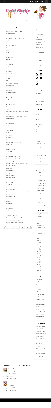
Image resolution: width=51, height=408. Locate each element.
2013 (38, 259)
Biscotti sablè (9, 43)
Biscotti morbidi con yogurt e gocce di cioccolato (16, 163)
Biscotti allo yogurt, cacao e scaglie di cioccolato (16, 116)
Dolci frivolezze (39, 124)
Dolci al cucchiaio (39, 121)
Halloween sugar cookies (11, 180)
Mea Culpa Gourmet (40, 306)
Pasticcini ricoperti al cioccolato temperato (15, 88)
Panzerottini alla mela (11, 45)
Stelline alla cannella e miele (12, 215)
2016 (38, 253)
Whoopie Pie (8, 113)
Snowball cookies (9, 182)
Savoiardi (8, 78)
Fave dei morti (9, 99)
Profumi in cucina (40, 314)
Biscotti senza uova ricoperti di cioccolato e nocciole (17, 191)
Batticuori (8, 201)
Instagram (37, 81)
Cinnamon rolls (41, 233)
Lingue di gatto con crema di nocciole (14, 154)
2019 (38, 248)
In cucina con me (39, 296)
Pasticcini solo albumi (10, 177)
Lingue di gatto (9, 137)
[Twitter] (32, 1)
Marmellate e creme (40, 131)
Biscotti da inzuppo (10, 194)
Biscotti (37, 114)
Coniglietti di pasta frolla (11, 149)
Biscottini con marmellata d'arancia (14, 31)
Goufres (7, 109)
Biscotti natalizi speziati (11, 92)
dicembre (40, 225)
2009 (38, 266)
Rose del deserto (9, 95)
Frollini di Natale (9, 57)
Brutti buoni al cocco (10, 104)
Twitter (41, 75)
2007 (38, 270)
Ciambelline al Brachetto (11, 165)
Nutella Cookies (9, 130)
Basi (37, 111)
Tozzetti (7, 50)
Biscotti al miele (9, 139)
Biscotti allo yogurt (10, 85)
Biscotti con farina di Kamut (12, 83)
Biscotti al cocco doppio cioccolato (13, 156)
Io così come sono (40, 299)
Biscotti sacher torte (10, 106)
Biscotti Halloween (10, 135)
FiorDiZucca (38, 289)
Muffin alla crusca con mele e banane (14, 36)
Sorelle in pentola (40, 316)
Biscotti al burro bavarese (11, 189)
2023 (38, 240)
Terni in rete (38, 319)
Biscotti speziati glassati (11, 198)
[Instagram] (35, 1)
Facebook (37, 75)
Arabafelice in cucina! (40, 281)
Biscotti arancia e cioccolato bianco (13, 142)
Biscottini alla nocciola (11, 47)
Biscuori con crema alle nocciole (13, 128)
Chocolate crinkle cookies (11, 121)
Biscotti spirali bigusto (10, 161)
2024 (38, 238)
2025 (38, 223)
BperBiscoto (38, 284)
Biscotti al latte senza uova (12, 147)
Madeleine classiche (10, 175)
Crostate (38, 116)
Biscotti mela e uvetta (10, 125)
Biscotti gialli (8, 173)
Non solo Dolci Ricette (41, 311)
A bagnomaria (39, 279)
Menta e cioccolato (40, 309)
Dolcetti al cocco (9, 54)
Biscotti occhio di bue (10, 196)
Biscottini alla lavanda (10, 33)
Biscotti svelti (9, 90)
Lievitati (37, 129)
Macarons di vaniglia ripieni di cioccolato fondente (17, 111)
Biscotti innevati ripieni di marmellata (14, 222)
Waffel (7, 52)
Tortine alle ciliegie (10, 64)
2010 (38, 264)
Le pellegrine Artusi (40, 304)
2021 (38, 244)
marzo (39, 236)
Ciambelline (8, 59)
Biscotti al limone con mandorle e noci (14, 187)
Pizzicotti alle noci (10, 213)
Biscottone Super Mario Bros (12, 210)
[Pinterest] (37, 1)
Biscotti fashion (9, 76)
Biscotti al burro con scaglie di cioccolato (15, 38)
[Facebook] (30, 1)
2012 (38, 261)
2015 (38, 255)
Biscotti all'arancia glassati (11, 102)
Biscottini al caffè (9, 66)
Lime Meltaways (9, 132)
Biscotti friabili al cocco (11, 203)
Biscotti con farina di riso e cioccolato (14, 73)
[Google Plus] (40, 1)
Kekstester (38, 301)
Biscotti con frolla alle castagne (13, 220)
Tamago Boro (9, 168)
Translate (40, 216)
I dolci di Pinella (39, 291)
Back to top (44, 400)
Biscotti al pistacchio (10, 123)
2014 (38, 257)
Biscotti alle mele (9, 71)
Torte (37, 134)
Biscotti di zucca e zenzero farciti (13, 40)
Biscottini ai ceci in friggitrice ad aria (14, 217)
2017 (38, 251)
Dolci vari (38, 119)
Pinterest (40, 81)
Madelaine (8, 80)
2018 (38, 249)
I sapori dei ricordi (40, 294)
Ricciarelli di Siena (10, 118)
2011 (38, 262)
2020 (38, 246)
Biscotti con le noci (10, 206)
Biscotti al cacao (9, 208)
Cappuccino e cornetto (41, 286)
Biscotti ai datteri (9, 170)
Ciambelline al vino (10, 69)
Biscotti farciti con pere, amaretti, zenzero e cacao (17, 184)
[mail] (42, 1)
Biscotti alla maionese (10, 62)
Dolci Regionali (39, 126)
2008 (38, 268)
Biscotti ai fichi (9, 151)
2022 (38, 242)
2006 (38, 272)
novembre (40, 235)
